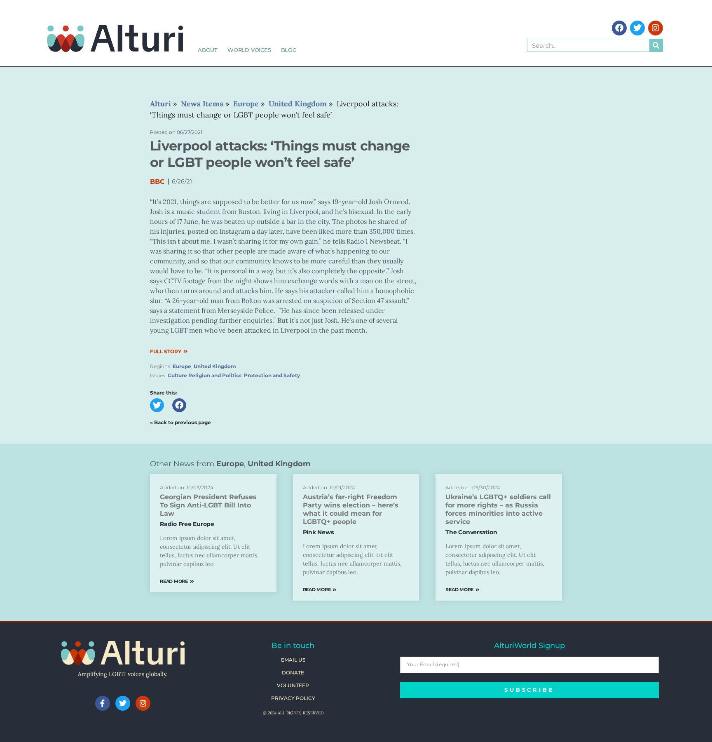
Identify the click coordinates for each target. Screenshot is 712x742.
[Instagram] (655, 28)
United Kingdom (215, 366)
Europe (182, 366)
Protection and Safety (272, 375)
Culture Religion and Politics (204, 375)
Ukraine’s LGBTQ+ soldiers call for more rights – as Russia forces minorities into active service (498, 509)
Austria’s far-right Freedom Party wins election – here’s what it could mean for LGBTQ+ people (350, 509)
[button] (157, 405)
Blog (289, 50)
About (208, 50)
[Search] (656, 45)
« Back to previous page (180, 422)
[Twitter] (637, 28)
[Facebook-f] (102, 703)
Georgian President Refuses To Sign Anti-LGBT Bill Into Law (208, 505)
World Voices (249, 50)
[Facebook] (619, 28)
